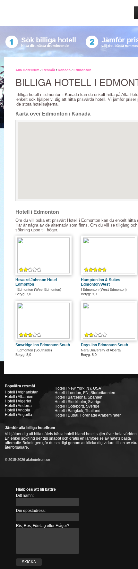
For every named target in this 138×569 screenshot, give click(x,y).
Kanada (64, 70)
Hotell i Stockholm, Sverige (78, 402)
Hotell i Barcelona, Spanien (78, 397)
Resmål (48, 70)
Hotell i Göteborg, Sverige (77, 406)
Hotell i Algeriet (18, 401)
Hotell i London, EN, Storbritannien (85, 393)
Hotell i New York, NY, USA (78, 388)
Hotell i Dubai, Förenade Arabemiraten (88, 415)
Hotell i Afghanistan (22, 392)
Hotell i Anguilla (18, 414)
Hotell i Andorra (18, 405)
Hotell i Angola (17, 410)
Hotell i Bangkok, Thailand (77, 411)
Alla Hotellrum (27, 70)
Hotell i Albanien (19, 396)
